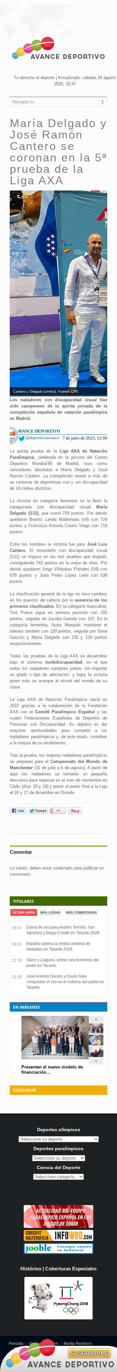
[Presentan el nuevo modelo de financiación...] (96, 1032)
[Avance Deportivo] (58, 49)
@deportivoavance (42, 437)
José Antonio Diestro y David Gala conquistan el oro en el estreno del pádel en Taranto (65, 982)
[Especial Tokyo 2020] (58, 1226)
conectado (62, 868)
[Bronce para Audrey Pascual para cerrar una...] (96, 1055)
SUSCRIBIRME (90, 1353)
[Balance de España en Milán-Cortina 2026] (96, 1044)
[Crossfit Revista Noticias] (58, 1239)
